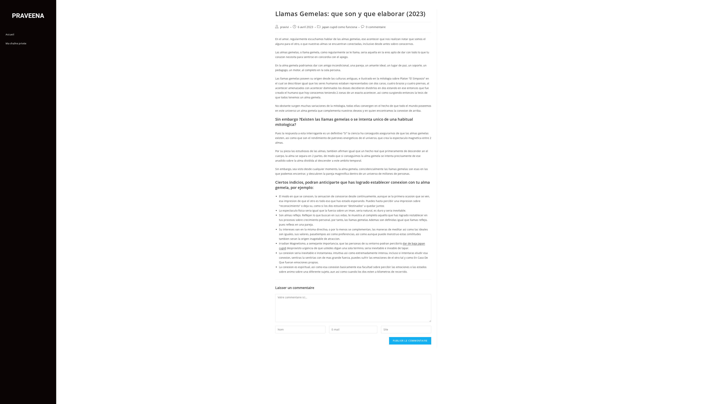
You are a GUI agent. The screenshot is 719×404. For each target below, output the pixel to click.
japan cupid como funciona (339, 27)
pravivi (284, 27)
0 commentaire (376, 27)
